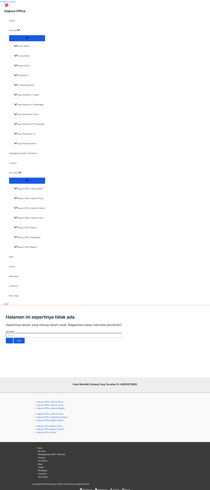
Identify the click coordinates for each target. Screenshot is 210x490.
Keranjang (13, 276)
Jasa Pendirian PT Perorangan (31, 124)
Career (12, 266)
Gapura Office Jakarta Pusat (30, 198)
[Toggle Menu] (27, 38)
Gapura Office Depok (27, 227)
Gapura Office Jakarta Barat (30, 188)
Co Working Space (25, 85)
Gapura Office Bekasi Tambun (50, 429)
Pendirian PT (23, 75)
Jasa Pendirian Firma (26, 143)
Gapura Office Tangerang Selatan (52, 417)
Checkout (13, 286)
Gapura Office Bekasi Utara (49, 426)
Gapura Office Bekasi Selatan (50, 420)
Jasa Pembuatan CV (26, 134)
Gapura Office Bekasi (27, 247)
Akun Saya (14, 295)
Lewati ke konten (8, 1)
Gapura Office (15, 11)
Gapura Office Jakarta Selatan (31, 208)
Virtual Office (23, 46)
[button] (18, 30)
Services (13, 30)
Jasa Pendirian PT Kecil (27, 114)
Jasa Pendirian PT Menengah (30, 104)
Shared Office (23, 65)
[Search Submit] (9, 340)
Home (12, 20)
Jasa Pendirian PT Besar (28, 95)
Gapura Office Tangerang (28, 237)
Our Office (14, 173)
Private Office (23, 56)
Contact (13, 163)
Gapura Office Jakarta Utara (30, 218)
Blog (11, 257)
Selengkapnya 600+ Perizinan (23, 153)
